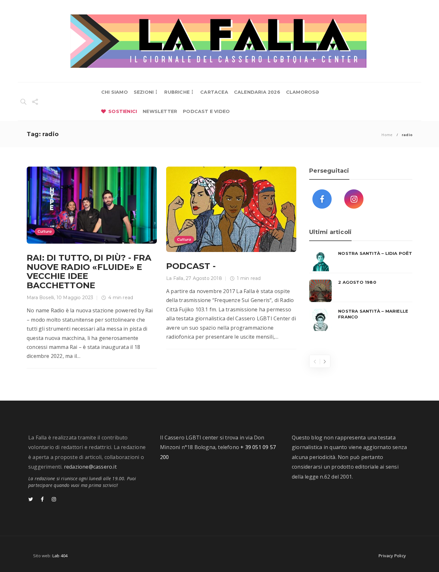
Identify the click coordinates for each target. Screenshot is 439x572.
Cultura (45, 231)
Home (386, 134)
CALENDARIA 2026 (257, 92)
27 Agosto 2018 (204, 278)
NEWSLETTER (160, 111)
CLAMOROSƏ (302, 92)
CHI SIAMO (114, 92)
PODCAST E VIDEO (206, 111)
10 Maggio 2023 (75, 297)
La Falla (175, 278)
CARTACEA (214, 92)
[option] (360, 291)
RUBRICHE (177, 92)
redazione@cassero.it (90, 466)
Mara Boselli (40, 297)
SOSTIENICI (122, 111)
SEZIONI (144, 92)
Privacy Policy (392, 556)
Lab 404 (59, 556)
